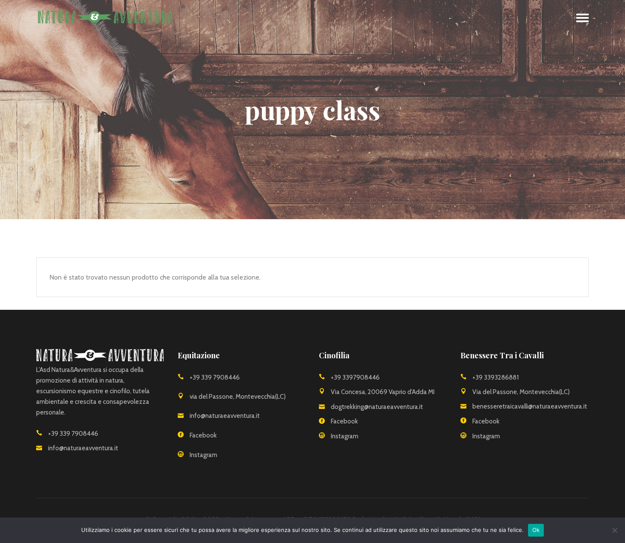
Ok (536, 529)
